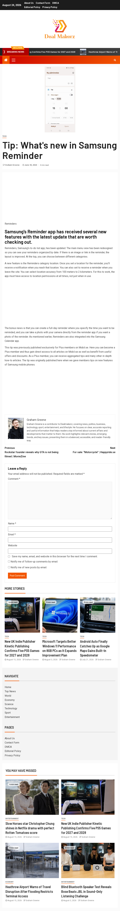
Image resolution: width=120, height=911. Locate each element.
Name (12, 523)
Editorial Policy (32, 7)
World (8, 695)
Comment (14, 478)
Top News (10, 691)
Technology (11, 708)
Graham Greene (12, 165)
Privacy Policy (49, 7)
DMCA (55, 3)
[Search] (115, 60)
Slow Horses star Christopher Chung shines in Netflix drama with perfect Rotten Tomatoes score (29, 828)
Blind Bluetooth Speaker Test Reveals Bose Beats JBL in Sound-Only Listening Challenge (86, 891)
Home (8, 687)
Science (9, 704)
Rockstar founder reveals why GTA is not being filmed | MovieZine (31, 452)
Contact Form (43, 3)
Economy (10, 699)
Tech (4, 136)
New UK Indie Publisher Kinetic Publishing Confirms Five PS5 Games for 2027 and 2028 (86, 828)
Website (12, 545)
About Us (29, 3)
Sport (8, 712)
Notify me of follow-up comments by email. (34, 561)
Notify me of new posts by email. (29, 567)
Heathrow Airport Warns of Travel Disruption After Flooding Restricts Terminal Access (29, 891)
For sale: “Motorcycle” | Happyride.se (94, 450)
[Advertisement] (60, 198)
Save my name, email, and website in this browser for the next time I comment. (55, 556)
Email (12, 534)
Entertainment (12, 717)
